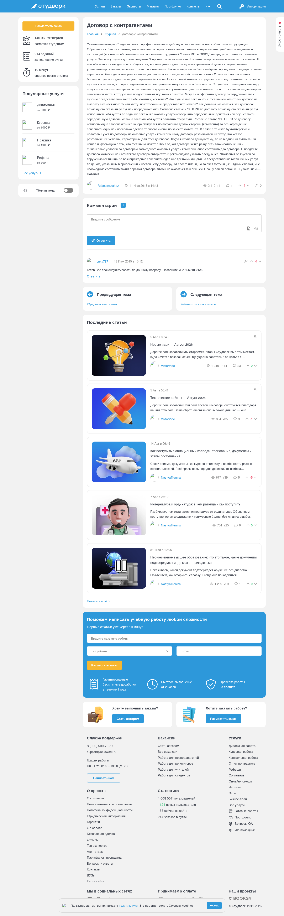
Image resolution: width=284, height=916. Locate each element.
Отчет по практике (242, 763)
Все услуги (30, 173)
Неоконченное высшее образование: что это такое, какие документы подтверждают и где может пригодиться (203, 560)
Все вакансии (167, 751)
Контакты (193, 6)
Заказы (116, 6)
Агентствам (95, 851)
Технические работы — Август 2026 (178, 397)
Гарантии (93, 821)
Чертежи (235, 787)
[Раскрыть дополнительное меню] (208, 6)
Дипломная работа (242, 745)
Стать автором (128, 718)
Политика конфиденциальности (109, 810)
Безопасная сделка (101, 833)
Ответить (103, 240)
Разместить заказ (48, 26)
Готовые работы (246, 810)
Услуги (100, 6)
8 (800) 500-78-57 (100, 745)
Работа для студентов (174, 775)
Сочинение (236, 775)
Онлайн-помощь (240, 781)
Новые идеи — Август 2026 (171, 344)
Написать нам (103, 778)
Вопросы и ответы (100, 863)
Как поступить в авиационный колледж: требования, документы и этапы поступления (201, 453)
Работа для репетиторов (175, 763)
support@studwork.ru (101, 751)
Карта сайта (95, 881)
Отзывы (93, 839)
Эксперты (134, 6)
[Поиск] (219, 6)
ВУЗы (91, 875)
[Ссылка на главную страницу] (48, 6)
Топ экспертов (97, 845)
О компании (95, 798)
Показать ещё (97, 601)
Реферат (235, 769)
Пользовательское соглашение (109, 804)
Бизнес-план (238, 799)
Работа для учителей (173, 769)
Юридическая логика (102, 304)
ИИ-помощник (244, 830)
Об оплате (94, 828)
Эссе (232, 793)
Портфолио (172, 6)
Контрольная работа (243, 757)
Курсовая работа (241, 751)
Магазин (153, 6)
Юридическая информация (106, 816)
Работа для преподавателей (178, 757)
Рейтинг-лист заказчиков (198, 304)
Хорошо (214, 905)
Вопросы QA (243, 823)
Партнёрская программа (104, 857)
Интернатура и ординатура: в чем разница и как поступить (195, 504)
